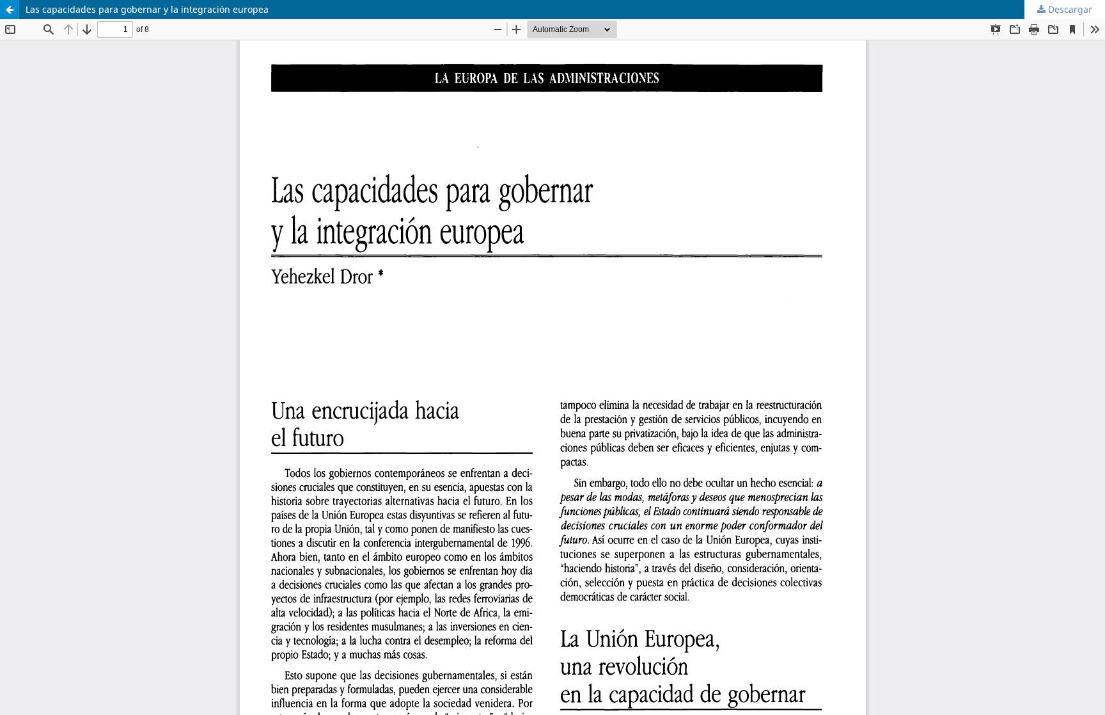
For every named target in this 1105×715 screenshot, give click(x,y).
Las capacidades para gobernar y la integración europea (147, 9)
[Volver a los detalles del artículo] (9, 9)
